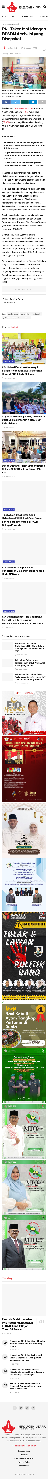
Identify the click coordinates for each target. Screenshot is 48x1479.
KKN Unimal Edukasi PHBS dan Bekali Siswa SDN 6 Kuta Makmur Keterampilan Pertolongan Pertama (22, 620)
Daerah (11, 24)
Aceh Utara (28, 16)
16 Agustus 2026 (9, 476)
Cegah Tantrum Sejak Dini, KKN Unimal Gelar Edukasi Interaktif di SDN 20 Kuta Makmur (23, 155)
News (5, 16)
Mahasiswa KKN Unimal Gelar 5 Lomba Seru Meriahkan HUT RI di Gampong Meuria (27, 1344)
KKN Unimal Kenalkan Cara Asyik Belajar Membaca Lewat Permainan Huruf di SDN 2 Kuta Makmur (24, 145)
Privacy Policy (24, 1462)
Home (4, 24)
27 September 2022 (29, 48)
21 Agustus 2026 (9, 378)
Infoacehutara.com (23, 108)
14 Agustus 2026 (9, 529)
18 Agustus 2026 (9, 427)
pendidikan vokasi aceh (30, 314)
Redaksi (13, 48)
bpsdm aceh (13, 314)
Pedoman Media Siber (24, 1458)
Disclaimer (24, 1465)
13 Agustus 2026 (9, 578)
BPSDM (6, 122)
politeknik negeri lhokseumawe (16, 318)
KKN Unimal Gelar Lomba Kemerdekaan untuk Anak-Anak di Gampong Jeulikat (30, 663)
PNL (26, 112)
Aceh (14, 16)
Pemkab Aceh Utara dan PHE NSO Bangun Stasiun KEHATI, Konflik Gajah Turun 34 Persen (17, 1324)
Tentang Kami (24, 1451)
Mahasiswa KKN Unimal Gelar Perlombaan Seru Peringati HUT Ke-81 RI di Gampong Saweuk (30, 677)
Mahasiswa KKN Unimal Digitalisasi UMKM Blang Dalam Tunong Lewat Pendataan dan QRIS (26, 1358)
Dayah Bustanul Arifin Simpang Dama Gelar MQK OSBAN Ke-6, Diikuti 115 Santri (23, 469)
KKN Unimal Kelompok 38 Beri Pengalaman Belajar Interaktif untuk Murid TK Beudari (23, 571)
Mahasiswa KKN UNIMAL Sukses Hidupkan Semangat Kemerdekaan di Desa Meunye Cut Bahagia (27, 1372)
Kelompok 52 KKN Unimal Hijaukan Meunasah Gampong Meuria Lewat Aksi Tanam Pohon (26, 1386)
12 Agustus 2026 (9, 627)
